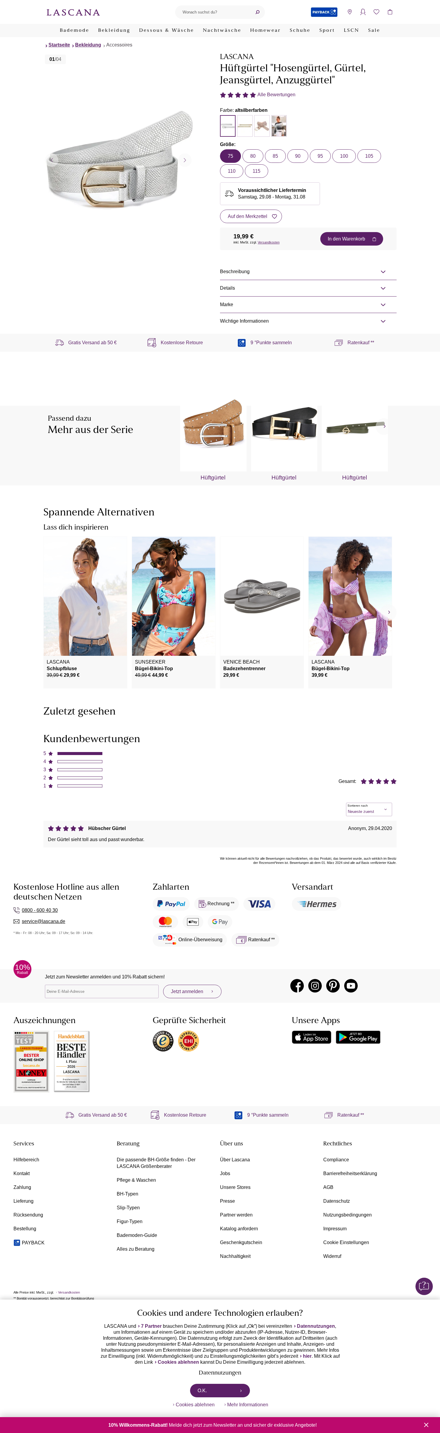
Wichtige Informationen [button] (244, 321)
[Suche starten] (257, 12)
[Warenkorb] (390, 12)
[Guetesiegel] (188, 1041)
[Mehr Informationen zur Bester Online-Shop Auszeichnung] (31, 1062)
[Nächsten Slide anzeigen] (185, 160)
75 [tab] (230, 156)
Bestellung (24, 1228)
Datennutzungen (316, 1326)
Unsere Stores (235, 1187)
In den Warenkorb (346, 238)
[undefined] (384, 426)
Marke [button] (226, 304)
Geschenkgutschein (241, 1242)
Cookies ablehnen (178, 1362)
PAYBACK (33, 1242)
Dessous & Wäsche (166, 30)
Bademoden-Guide (137, 1235)
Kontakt (21, 1173)
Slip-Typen (128, 1207)
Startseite (59, 44)
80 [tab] (253, 156)
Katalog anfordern (239, 1228)
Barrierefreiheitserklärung (350, 1173)
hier (307, 1356)
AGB (328, 1187)
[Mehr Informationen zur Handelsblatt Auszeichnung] (72, 1061)
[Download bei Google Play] (358, 1037)
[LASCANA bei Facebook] (297, 986)
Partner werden (236, 1214)
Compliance (336, 1159)
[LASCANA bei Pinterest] (333, 986)
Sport (327, 30)
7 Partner (151, 1326)
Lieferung (23, 1201)
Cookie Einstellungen (346, 1242)
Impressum (335, 1228)
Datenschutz (336, 1201)
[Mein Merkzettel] (376, 12)
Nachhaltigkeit (235, 1256)
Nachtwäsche (222, 30)
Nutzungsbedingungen (347, 1214)
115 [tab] (256, 171)
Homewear (265, 30)
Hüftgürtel (213, 477)
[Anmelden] (363, 12)
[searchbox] (212, 12)
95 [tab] (320, 156)
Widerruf (332, 1256)
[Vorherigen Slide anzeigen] (51, 160)
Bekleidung (114, 30)
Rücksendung (28, 1214)
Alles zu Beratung (135, 1249)
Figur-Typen (129, 1221)
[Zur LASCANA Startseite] (73, 11)
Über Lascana (235, 1159)
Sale (374, 30)
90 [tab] (298, 156)
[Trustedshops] (163, 1041)
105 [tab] (369, 156)
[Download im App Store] (311, 1037)
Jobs (225, 1173)
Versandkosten (269, 242)
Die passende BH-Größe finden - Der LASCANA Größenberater (156, 1163)
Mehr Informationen (247, 1404)
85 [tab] (275, 156)
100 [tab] (344, 156)
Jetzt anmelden (187, 991)
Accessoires (119, 44)
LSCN (351, 30)
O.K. (202, 1390)
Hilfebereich (26, 1159)
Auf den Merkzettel (247, 216)
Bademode (74, 30)
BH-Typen (127, 1193)
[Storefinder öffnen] (349, 12)
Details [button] (227, 288)
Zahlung (22, 1187)
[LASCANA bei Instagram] (315, 986)
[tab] (228, 126)
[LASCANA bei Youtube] (351, 986)
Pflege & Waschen (136, 1180)
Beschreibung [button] (235, 271)
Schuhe (300, 30)
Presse (227, 1201)
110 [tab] (232, 171)
